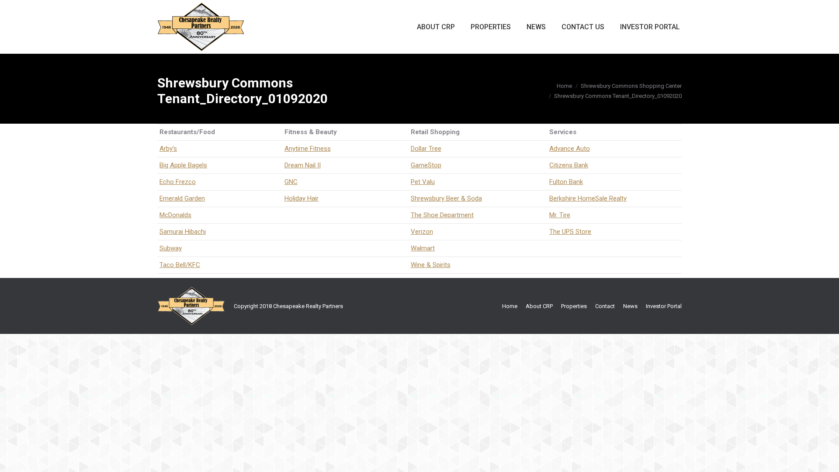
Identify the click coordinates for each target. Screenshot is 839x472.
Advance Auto (569, 149)
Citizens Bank (568, 165)
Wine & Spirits (431, 265)
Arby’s (168, 149)
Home (564, 86)
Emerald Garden (182, 198)
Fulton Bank (566, 182)
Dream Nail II (302, 165)
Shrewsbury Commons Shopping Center (631, 86)
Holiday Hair (301, 198)
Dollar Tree (426, 149)
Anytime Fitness (307, 149)
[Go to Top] (825, 458)
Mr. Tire (559, 215)
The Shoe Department (442, 215)
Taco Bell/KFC (179, 265)
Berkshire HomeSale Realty (588, 198)
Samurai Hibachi (182, 232)
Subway (170, 248)
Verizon (422, 232)
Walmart (423, 248)
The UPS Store (570, 232)
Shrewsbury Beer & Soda (446, 198)
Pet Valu (423, 182)
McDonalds (175, 215)
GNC (291, 182)
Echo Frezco (177, 182)
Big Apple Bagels (183, 165)
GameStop (426, 165)
